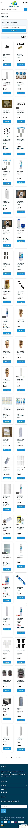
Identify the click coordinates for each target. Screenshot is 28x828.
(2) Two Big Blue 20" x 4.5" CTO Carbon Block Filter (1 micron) (7, 84)
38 (16, 757)
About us (6, 817)
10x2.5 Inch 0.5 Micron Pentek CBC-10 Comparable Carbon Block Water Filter (7, 529)
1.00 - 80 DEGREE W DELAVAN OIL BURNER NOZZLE (21, 321)
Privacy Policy (17, 817)
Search (2, 817)
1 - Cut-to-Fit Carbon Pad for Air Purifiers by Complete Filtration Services (21, 293)
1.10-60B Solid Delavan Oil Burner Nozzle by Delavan (6, 381)
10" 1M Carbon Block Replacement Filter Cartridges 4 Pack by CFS (20, 409)
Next (20, 757)
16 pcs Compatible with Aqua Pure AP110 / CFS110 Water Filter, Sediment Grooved (7, 652)
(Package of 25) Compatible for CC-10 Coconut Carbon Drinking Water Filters (21, 203)
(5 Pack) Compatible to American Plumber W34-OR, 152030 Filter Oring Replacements (21, 112)
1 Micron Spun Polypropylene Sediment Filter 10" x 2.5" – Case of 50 (7, 321)
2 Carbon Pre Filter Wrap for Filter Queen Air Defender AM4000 (7, 710)
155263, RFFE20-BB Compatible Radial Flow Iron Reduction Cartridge (6, 620)
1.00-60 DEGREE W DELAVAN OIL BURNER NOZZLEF (7, 352)
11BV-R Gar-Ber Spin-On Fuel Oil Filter (20, 528)
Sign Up (3, 811)
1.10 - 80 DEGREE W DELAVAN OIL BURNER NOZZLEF (21, 352)
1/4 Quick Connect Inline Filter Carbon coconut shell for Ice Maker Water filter (20, 381)
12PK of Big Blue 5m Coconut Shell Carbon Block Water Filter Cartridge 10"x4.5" (7, 589)
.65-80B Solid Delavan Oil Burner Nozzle (7, 292)
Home (2, 13)
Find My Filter (14, 30)
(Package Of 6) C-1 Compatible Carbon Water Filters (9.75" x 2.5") (7, 265)
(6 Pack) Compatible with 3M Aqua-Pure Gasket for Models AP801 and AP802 (6, 141)
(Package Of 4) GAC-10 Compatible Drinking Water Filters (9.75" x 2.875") (21, 232)
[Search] (25, 9)
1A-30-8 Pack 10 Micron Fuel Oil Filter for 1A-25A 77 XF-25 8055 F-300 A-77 (20, 682)
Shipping (22, 817)
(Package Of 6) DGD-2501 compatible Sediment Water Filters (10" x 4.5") (20, 265)
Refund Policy (11, 817)
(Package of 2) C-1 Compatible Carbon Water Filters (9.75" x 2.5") (20, 173)
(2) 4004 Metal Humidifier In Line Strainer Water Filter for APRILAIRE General (21, 56)
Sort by (9, 37)
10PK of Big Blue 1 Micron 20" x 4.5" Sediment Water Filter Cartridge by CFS (7, 498)
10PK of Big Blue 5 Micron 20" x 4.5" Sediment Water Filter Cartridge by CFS (21, 498)
